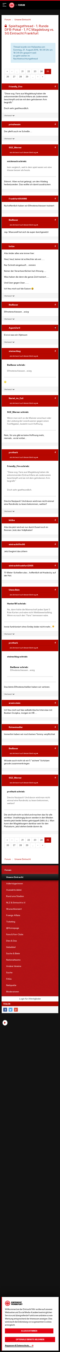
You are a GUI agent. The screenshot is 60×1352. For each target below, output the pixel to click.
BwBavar (13, 220)
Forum (21, 5)
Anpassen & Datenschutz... (18, 1345)
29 (27, 76)
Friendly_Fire (15, 86)
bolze (11, 246)
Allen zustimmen (29, 1331)
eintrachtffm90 (17, 544)
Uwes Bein (14, 589)
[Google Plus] (16, 1010)
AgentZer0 (14, 327)
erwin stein (14, 703)
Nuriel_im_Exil (16, 398)
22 (28, 71)
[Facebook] (5, 1010)
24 (41, 71)
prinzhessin (14, 124)
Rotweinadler (16, 727)
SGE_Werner (15, 147)
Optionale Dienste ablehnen (30, 1339)
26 (7, 76)
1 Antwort (8, 115)
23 (35, 71)
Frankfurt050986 (18, 198)
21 (22, 71)
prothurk (13, 452)
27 (14, 76)
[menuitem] (30, 877)
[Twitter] (10, 1010)
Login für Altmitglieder (30, 998)
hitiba (12, 520)
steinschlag (15, 351)
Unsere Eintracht (22, 19)
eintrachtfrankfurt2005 (21, 565)
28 (20, 76)
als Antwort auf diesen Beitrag (23, 152)
